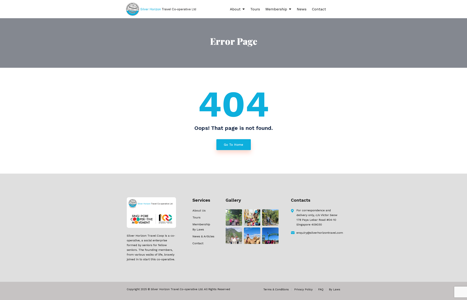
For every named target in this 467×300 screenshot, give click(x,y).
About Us (199, 210)
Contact (319, 9)
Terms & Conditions (276, 289)
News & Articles (203, 236)
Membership (276, 9)
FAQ (320, 289)
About (235, 9)
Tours (255, 9)
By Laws (198, 229)
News (301, 9)
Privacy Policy (303, 289)
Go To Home (233, 144)
